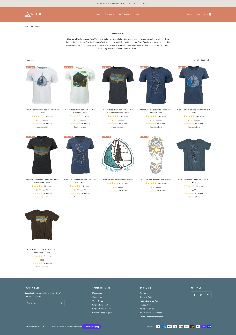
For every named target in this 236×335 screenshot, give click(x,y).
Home (27, 26)
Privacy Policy (145, 305)
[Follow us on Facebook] (194, 294)
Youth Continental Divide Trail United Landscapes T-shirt (42, 250)
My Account (97, 293)
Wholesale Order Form (101, 309)
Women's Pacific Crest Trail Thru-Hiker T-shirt (194, 111)
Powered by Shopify (74, 327)
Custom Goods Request (102, 313)
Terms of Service (147, 309)
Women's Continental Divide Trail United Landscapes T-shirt (42, 181)
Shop (99, 14)
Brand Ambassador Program (151, 317)
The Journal (109, 14)
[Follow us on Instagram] (201, 294)
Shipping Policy (146, 297)
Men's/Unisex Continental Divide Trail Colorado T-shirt (80, 111)
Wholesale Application (101, 305)
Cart (207, 14)
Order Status (97, 301)
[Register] (61, 303)
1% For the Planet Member (151, 313)
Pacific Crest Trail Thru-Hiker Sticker (118, 180)
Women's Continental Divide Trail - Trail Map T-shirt (80, 181)
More (137, 14)
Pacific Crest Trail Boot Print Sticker (156, 180)
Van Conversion (124, 14)
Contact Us (97, 297)
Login (198, 14)
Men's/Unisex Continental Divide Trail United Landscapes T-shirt (118, 111)
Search (189, 14)
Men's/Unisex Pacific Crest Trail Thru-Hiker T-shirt (42, 111)
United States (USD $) (34, 327)
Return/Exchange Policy (150, 301)
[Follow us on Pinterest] (208, 294)
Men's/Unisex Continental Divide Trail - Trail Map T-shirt (156, 111)
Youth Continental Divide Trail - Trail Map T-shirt (194, 181)
